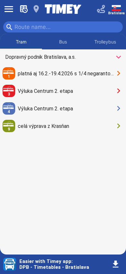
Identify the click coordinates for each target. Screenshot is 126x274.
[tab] (21, 41)
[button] (115, 264)
